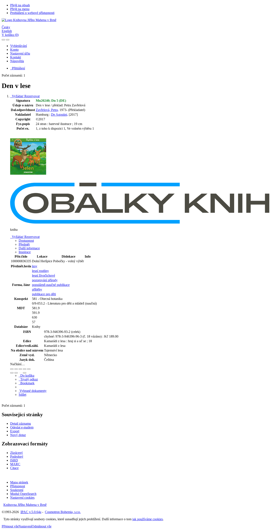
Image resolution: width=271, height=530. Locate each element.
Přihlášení (17, 68)
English (7, 31)
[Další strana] (24, 372)
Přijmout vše (10, 526)
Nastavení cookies (22, 497)
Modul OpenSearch (23, 494)
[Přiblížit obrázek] (12, 369)
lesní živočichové (43, 275)
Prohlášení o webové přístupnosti (32, 13)
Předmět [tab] (24, 244)
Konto (14, 49)
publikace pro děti (44, 294)
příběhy (37, 289)
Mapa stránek (19, 482)
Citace (14, 468)
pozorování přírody (45, 280)
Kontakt (15, 57)
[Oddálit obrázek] (16, 369)
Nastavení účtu (20, 53)
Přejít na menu (19, 9)
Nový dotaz (18, 435)
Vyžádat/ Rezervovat (25, 96)
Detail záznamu (20, 423)
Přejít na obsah (20, 5)
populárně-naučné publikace (51, 285)
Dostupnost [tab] (26, 240)
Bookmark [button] (27, 383)
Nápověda (17, 61)
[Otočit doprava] (16, 372)
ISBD (14, 460)
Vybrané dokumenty (33, 391)
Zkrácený (16, 452)
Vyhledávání (18, 46)
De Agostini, (59, 114)
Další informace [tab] (29, 248)
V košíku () (10, 35)
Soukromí (16, 490)
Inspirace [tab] (25, 252)
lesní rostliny (40, 271)
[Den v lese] (28, 181)
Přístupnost (17, 486)
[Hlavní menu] (7, 39)
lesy (34, 266)
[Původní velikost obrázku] (20, 369)
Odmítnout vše (41, 526)
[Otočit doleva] (12, 372)
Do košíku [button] (26, 375)
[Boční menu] (3, 39)
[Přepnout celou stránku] (24, 369)
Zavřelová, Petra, (47, 110)
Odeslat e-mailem (21, 427)
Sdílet (22, 394)
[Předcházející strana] (20, 372)
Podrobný (16, 456)
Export (14, 431)
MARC (15, 464)
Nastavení (25, 526)
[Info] (28, 369)
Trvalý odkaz (28, 379)
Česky (6, 27)
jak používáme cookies (147, 519)
